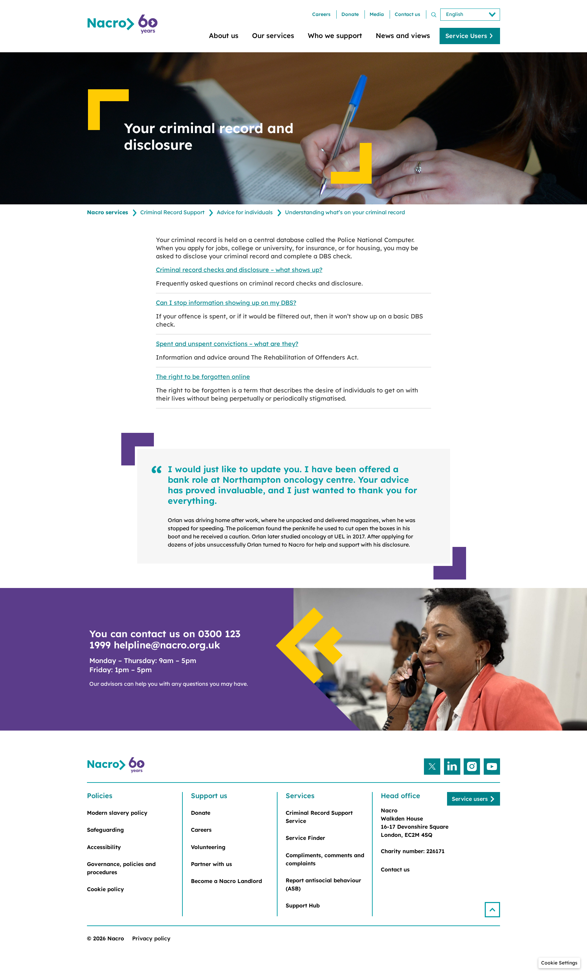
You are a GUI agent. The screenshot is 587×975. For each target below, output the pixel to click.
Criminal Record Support (172, 212)
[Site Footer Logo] (117, 765)
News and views (403, 35)
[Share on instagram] (472, 766)
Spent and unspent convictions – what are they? (227, 344)
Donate (350, 14)
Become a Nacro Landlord (226, 881)
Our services (273, 35)
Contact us (407, 14)
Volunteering (208, 847)
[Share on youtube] (492, 766)
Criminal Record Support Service (319, 816)
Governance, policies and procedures (121, 868)
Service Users (466, 36)
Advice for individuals (245, 212)
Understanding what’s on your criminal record (345, 212)
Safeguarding (105, 829)
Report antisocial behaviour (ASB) (323, 884)
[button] (492, 909)
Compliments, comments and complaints (325, 859)
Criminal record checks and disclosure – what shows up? (239, 270)
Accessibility (104, 847)
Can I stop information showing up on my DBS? (226, 303)
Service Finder (305, 837)
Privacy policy (151, 938)
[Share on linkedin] (452, 766)
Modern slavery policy (117, 812)
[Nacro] (123, 24)
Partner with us (211, 864)
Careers (321, 14)
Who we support (335, 35)
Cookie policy (105, 889)
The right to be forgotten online (203, 377)
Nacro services (107, 212)
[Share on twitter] (432, 766)
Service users (470, 798)
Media (377, 14)
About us (223, 35)
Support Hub (303, 905)
